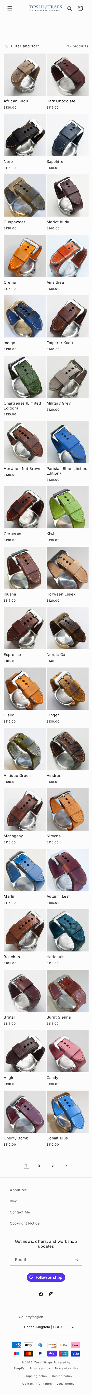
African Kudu (16, 101)
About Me (18, 1190)
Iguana (10, 594)
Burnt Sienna (59, 1017)
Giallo (9, 715)
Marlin (10, 896)
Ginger (53, 715)
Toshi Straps (43, 1362)
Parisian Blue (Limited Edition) (67, 471)
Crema (10, 282)
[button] (9, 8)
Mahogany (13, 836)
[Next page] (66, 1165)
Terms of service (67, 1368)
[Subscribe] (76, 1259)
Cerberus (12, 533)
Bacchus (12, 956)
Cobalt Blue (57, 1138)
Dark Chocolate (61, 101)
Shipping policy (36, 1376)
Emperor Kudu (60, 342)
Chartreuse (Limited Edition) (22, 405)
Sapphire (55, 161)
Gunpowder (14, 222)
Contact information (37, 1383)
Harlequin (56, 956)
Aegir (9, 1077)
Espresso (12, 654)
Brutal (9, 1017)
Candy (52, 1077)
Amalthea (55, 282)
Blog (13, 1201)
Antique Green (17, 775)
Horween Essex (61, 594)
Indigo (9, 342)
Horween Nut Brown (22, 468)
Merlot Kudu (58, 222)
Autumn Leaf (58, 896)
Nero (8, 161)
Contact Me (20, 1212)
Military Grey (59, 403)
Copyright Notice (25, 1223)
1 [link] (26, 1165)
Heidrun (54, 775)
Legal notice (65, 1383)
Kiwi (50, 533)
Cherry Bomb (16, 1138)
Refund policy (62, 1376)
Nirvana (54, 836)
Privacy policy (39, 1368)
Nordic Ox (56, 654)
